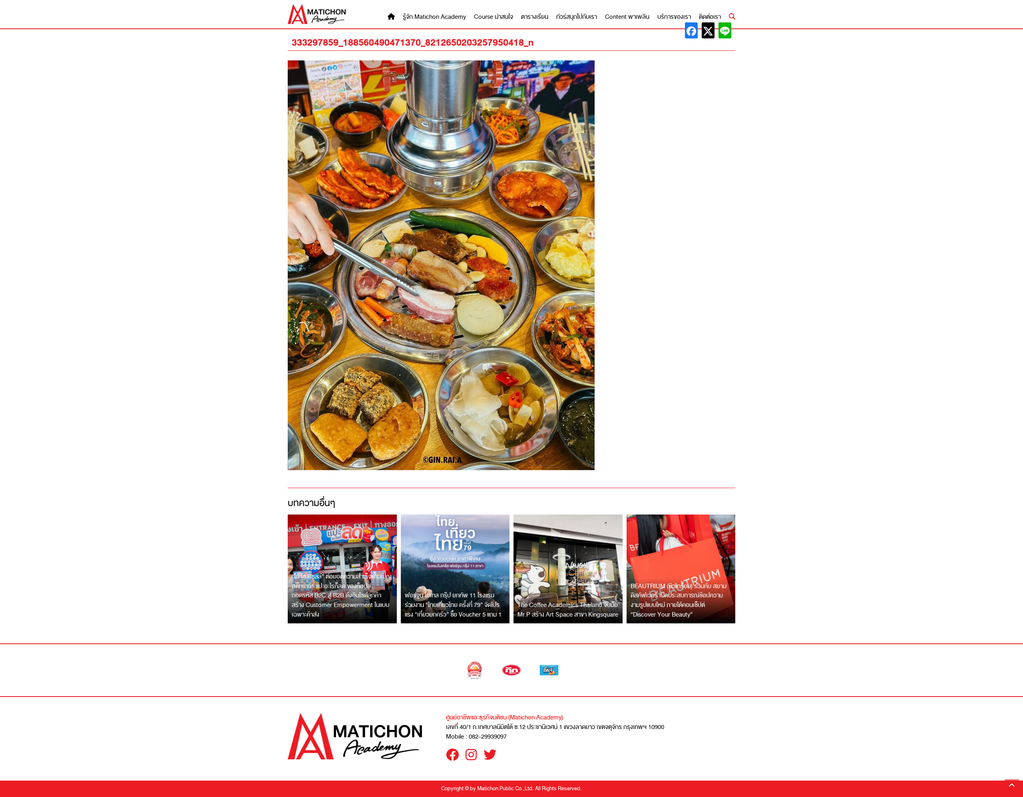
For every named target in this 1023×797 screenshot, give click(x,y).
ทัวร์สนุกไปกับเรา (576, 17)
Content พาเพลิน (627, 17)
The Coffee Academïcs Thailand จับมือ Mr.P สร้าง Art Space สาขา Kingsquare (567, 609)
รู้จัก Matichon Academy (434, 17)
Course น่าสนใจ (493, 17)
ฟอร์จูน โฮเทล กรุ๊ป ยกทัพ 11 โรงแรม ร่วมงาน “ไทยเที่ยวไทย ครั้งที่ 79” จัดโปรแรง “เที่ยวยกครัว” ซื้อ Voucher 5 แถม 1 (453, 605)
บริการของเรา (674, 17)
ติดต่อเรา (710, 17)
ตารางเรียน (534, 17)
